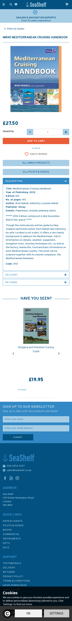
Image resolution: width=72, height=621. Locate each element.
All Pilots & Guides (36, 171)
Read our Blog (11, 478)
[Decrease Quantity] (30, 132)
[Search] (10, 4)
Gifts (6, 543)
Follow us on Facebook (5, 478)
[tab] (36, 181)
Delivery (9, 567)
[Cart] (66, 4)
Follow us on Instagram (17, 478)
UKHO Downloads (15, 585)
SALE (6, 547)
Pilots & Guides (13, 525)
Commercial (11, 534)
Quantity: (8, 131)
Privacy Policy (13, 576)
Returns (9, 572)
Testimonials (12, 563)
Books (7, 530)
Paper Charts (13, 521)
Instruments (12, 538)
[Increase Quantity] (66, 132)
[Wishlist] (17, 4)
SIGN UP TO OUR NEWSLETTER (30, 409)
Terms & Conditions (16, 580)
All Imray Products (36, 162)
